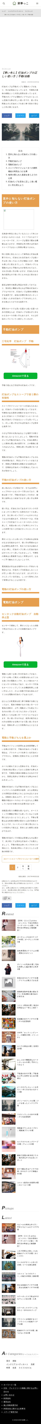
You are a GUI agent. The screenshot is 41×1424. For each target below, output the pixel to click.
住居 (14, 1368)
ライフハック (29, 11)
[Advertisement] (20, 39)
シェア (7, 115)
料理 (8, 1368)
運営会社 (7, 1402)
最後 (28, 867)
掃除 (14, 1361)
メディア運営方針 (11, 1412)
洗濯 (33, 1364)
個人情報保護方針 (11, 1405)
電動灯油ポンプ (15, 164)
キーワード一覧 (10, 1385)
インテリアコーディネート (15, 11)
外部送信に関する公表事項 (14, 1409)
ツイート (20, 115)
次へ (23, 867)
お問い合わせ (9, 1395)
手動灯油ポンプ (15, 161)
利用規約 (7, 1398)
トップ (4, 11)
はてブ (34, 115)
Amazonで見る (20, 376)
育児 (8, 1361)
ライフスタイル (25, 1368)
